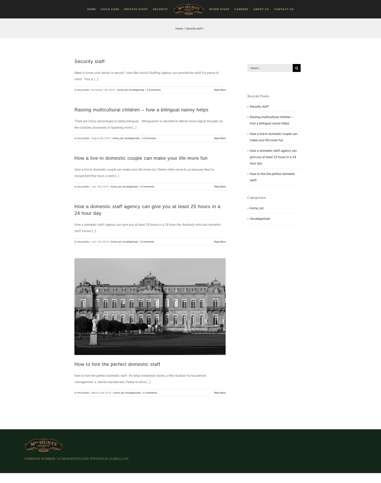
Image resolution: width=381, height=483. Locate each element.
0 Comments (154, 90)
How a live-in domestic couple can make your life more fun (141, 158)
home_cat (122, 90)
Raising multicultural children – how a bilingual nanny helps (141, 109)
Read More (220, 90)
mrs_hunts (83, 90)
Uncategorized (136, 90)
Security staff (89, 61)
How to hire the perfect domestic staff (117, 364)
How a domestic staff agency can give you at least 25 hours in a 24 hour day (273, 157)
